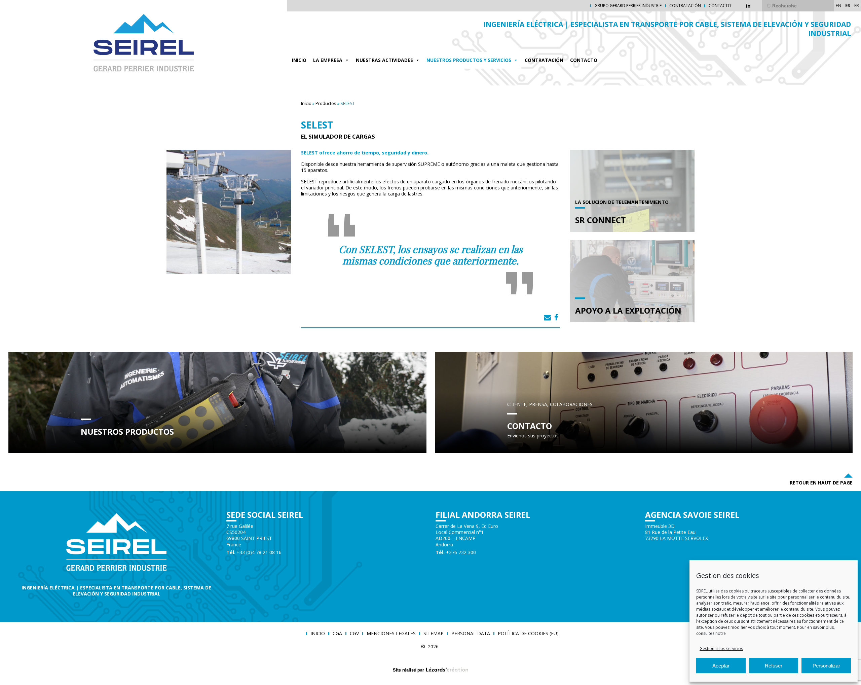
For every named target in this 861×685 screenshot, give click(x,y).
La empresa (327, 60)
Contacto (720, 5)
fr (856, 5)
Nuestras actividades (384, 60)
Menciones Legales (391, 633)
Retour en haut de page (821, 482)
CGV (354, 633)
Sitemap (433, 633)
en (838, 5)
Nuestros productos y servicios (468, 60)
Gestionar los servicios (721, 648)
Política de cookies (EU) (528, 633)
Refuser (773, 666)
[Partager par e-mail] (547, 317)
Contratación (685, 5)
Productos (325, 103)
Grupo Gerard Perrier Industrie (628, 5)
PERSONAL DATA (470, 633)
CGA (337, 633)
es (847, 5)
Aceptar (720, 666)
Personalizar (826, 666)
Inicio (299, 60)
